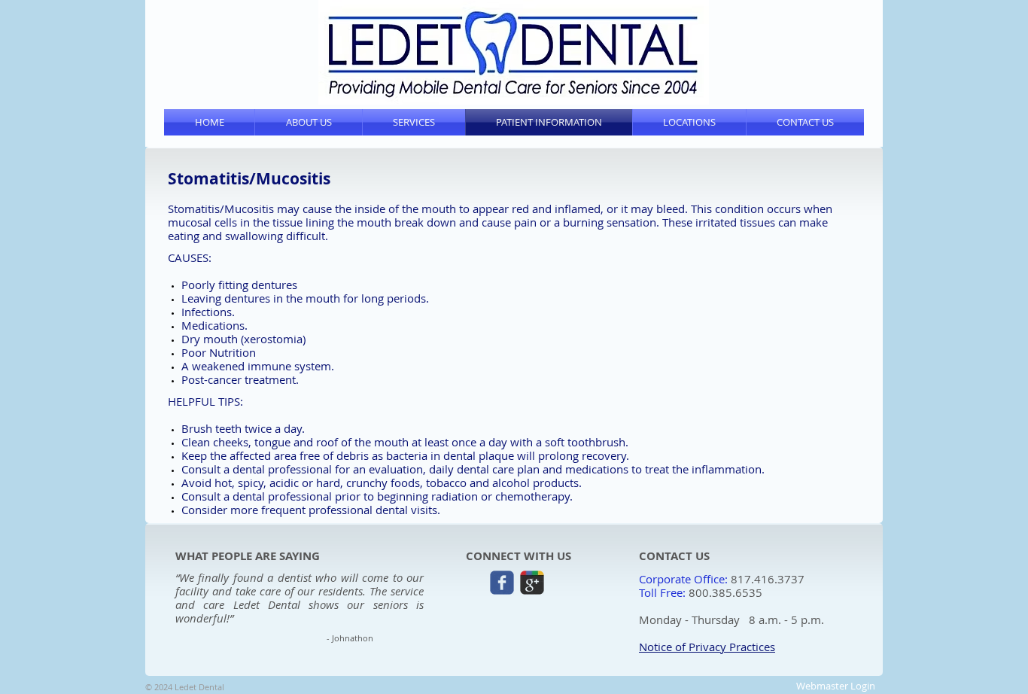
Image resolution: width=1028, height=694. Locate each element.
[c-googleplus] (532, 583)
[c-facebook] (502, 583)
